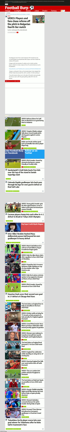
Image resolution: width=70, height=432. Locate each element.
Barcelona (25, 148)
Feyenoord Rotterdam (32, 148)
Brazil (7, 220)
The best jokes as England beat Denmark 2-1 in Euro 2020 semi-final (32, 344)
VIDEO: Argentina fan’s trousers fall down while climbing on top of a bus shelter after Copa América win (32, 267)
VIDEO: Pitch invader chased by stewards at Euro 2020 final (32, 285)
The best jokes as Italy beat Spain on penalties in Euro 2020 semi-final (32, 382)
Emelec (31, 252)
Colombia (28, 330)
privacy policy (10, 2)
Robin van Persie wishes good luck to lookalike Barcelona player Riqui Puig (33, 143)
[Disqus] (25, 101)
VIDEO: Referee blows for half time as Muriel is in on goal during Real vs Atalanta (33, 120)
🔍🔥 (63, 10)
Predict (44, 11)
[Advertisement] (55, 27)
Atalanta (23, 125)
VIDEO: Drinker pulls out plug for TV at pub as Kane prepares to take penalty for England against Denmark (32, 316)
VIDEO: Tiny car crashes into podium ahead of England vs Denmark (31, 372)
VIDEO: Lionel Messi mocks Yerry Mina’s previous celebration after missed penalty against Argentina (33, 325)
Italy (25, 261)
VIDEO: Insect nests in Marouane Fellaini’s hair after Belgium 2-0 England (18, 14)
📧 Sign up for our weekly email (12, 81)
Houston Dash (16, 300)
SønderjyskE (8, 178)
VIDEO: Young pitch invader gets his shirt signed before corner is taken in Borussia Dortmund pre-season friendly (32, 206)
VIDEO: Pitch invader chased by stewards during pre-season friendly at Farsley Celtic (32, 162)
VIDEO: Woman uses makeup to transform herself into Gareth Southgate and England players (32, 335)
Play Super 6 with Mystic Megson (32, 224)
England (25, 310)
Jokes (37, 11)
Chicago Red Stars (9, 300)
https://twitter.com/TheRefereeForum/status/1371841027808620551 (25, 68)
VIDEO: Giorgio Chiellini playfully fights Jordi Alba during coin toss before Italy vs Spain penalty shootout (32, 392)
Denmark (25, 320)
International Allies (16, 242)
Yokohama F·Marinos (17, 428)
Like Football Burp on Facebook (14, 152)
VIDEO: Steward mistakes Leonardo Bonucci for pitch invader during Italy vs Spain (31, 402)
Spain (28, 386)
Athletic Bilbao (27, 211)
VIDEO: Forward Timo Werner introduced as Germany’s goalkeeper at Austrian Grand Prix (31, 412)
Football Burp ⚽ (19, 8)
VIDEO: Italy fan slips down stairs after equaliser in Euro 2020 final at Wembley (32, 257)
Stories (28, 11)
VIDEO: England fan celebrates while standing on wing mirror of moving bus (32, 354)
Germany (11, 220)
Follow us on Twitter (31, 152)
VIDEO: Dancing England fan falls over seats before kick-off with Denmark (32, 363)
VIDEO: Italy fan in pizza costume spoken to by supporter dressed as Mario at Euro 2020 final (32, 277)
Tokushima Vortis (9, 428)
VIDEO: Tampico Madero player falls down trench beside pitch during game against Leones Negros (32, 134)
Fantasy (54, 11)
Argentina (23, 272)
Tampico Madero (27, 138)
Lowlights (17, 11)
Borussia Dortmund (34, 211)
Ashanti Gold (8, 242)
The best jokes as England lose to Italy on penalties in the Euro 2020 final (32, 305)
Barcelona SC (26, 252)
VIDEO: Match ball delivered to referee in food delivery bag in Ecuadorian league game (32, 247)
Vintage (7, 11)
